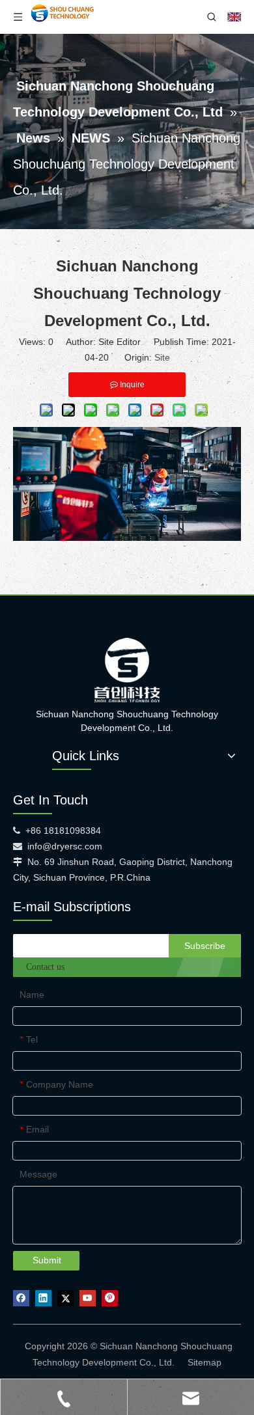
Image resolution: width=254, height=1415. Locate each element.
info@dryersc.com (64, 846)
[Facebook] (21, 1298)
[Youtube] (87, 1298)
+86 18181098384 (63, 830)
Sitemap (204, 1362)
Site (162, 357)
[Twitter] (65, 1298)
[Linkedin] (43, 1298)
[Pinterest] (110, 1298)
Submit (47, 1260)
